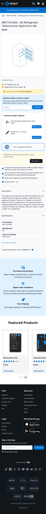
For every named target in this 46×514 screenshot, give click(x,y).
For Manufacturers (30, 405)
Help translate (21, 462)
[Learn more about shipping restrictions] (18, 84)
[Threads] (35, 469)
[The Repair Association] (40, 469)
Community (28, 395)
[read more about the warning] (32, 249)
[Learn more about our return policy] (17, 182)
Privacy (4, 426)
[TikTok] (6, 469)
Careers (4, 405)
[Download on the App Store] (32, 424)
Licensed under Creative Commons (23, 503)
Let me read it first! (10, 452)
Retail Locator (29, 402)
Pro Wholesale (29, 398)
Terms (4, 430)
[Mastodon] (27, 469)
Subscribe (39, 447)
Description (6, 191)
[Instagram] (19, 469)
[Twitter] (14, 469)
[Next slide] (25, 377)
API (3, 409)
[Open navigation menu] (2, 4)
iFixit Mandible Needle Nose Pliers (23, 121)
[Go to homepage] (12, 4)
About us (5, 395)
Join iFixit (36, 161)
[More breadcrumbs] (3, 15)
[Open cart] (38, 4)
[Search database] (33, 4)
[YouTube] (23, 469)
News (26, 412)
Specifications (7, 216)
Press (26, 409)
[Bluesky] (31, 469)
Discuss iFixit (6, 402)
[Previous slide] (20, 377)
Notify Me (37, 107)
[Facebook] (10, 469)
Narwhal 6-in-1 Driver (18, 132)
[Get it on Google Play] (32, 431)
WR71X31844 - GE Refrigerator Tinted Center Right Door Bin (25, 16)
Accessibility (6, 423)
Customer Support (8, 398)
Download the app (32, 419)
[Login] (43, 3)
